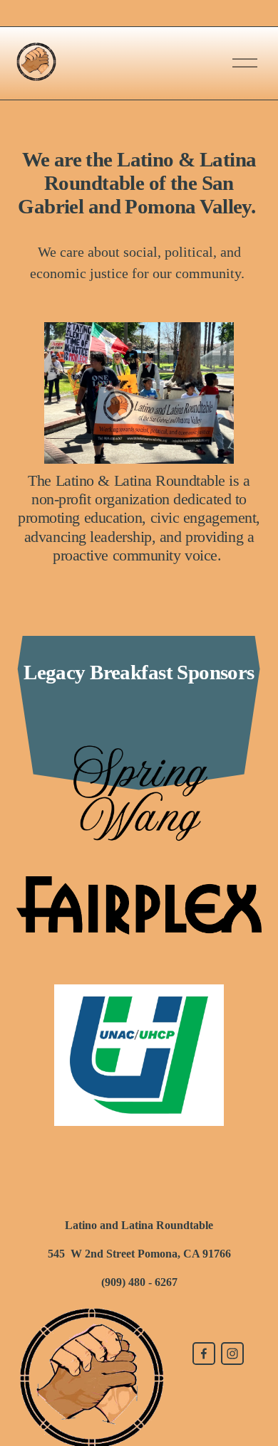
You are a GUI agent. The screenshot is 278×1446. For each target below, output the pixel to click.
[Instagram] (232, 1353)
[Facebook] (203, 1353)
